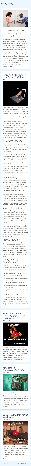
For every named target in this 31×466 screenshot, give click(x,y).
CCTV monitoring (7, 55)
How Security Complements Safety (13, 369)
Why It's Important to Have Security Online (14, 76)
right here (10, 236)
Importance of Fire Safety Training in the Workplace (14, 316)
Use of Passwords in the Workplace (15, 416)
